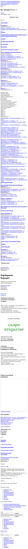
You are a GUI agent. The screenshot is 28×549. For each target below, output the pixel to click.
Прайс (7, 4)
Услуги (11, 4)
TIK (7, 466)
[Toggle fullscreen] (4, 532)
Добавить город (5, 263)
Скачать (3, 293)
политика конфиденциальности (12, 504)
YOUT (2, 5)
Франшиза (11, 1)
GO (1, 6)
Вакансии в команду (9, 492)
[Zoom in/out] (5, 532)
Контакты (15, 4)
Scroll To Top (4, 531)
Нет (3, 13)
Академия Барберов (10, 2)
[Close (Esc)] (1, 532)
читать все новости (5, 426)
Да (1, 13)
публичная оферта (8, 509)
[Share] (2, 532)
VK (5, 5)
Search (16, 513)
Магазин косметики (9, 495)
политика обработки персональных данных (15, 505)
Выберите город (5, 1)
